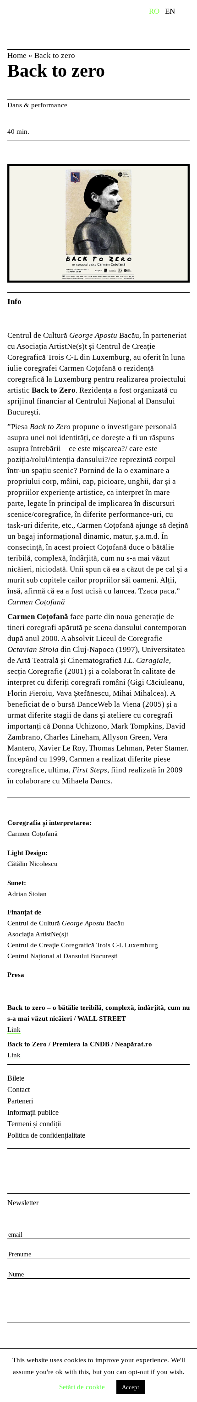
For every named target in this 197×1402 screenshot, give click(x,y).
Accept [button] (130, 1387)
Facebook (15, 1163)
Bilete (15, 1078)
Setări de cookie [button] (82, 1387)
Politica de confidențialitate (46, 1135)
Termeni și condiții (34, 1124)
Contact (18, 1089)
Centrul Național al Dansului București (54, 24)
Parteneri (20, 1101)
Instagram (39, 1163)
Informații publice (33, 1112)
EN (170, 11)
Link (14, 1029)
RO (154, 11)
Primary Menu (190, 12)
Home (17, 55)
